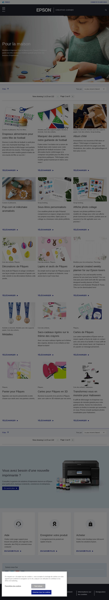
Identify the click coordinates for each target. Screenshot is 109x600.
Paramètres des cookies (13, 586)
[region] (34, 584)
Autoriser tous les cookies (41, 592)
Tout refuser (38, 586)
